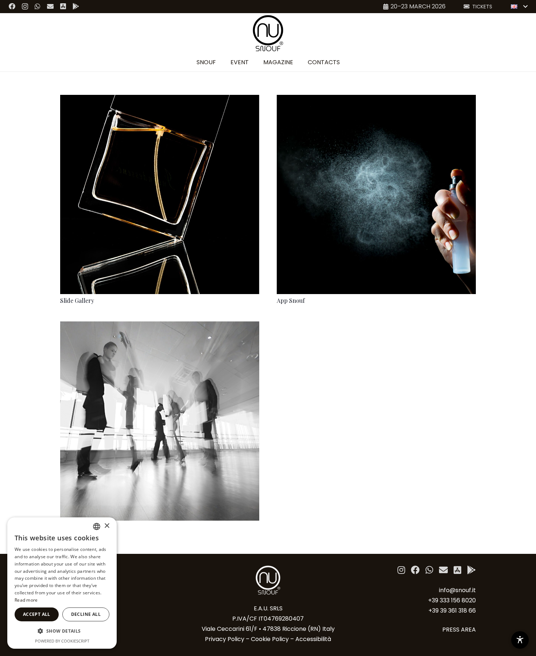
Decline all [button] (86, 614)
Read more (26, 600)
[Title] (50, 6)
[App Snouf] (376, 100)
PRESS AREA (459, 629)
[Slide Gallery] (159, 100)
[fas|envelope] (443, 571)
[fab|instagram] (401, 571)
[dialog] (62, 583)
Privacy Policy (224, 639)
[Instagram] (25, 6)
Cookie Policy (270, 639)
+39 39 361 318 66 (452, 610)
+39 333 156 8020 (452, 600)
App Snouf (291, 300)
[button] (519, 6)
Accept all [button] (36, 614)
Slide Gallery (77, 300)
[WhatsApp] (37, 6)
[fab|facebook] (415, 571)
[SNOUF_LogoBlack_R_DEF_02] (268, 33)
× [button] (106, 526)
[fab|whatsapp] (429, 571)
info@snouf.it (457, 590)
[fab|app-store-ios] (457, 571)
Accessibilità (313, 639)
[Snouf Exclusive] (159, 326)
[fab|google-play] (471, 571)
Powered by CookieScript (62, 641)
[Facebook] (12, 6)
